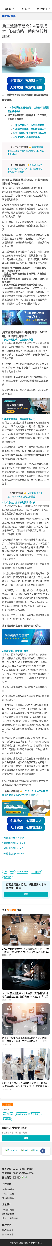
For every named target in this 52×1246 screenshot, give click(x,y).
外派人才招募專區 (10, 1218)
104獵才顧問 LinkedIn (13, 848)
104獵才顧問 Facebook (14, 843)
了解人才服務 (8, 1193)
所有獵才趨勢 (9, 16)
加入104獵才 (7, 1234)
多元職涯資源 (8, 1198)
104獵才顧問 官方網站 (13, 837)
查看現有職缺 (8, 1189)
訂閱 (26, 1138)
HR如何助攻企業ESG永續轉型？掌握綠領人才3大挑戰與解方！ (25, 151)
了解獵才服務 (8, 1209)
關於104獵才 (7, 1230)
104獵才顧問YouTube (13, 853)
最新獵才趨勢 (8, 1214)
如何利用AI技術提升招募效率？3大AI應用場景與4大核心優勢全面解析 (25, 169)
